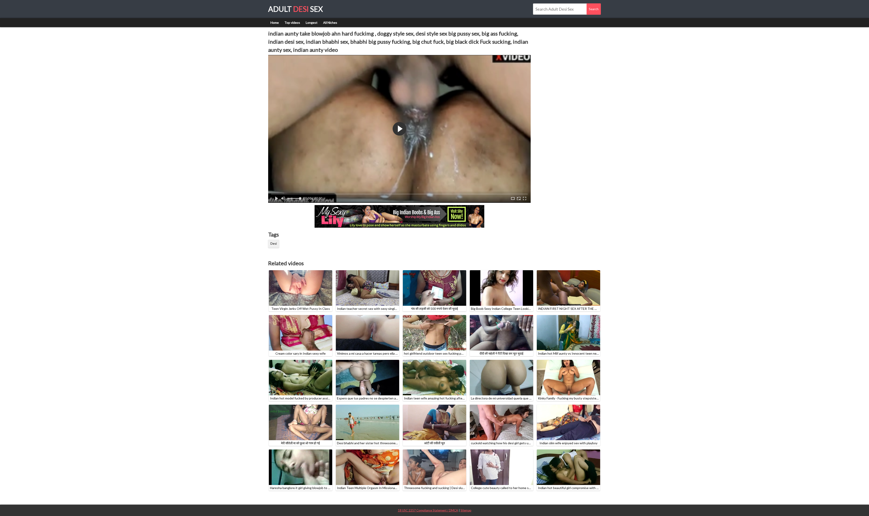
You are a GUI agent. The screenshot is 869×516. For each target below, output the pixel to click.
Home (274, 22)
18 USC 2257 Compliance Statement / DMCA (428, 510)
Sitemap (466, 510)
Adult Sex (295, 9)
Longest (312, 22)
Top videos (292, 22)
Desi (273, 243)
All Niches (330, 22)
